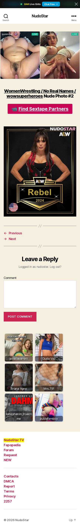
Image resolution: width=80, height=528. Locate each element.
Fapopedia (12, 445)
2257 (8, 501)
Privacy (10, 496)
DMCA (9, 481)
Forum (9, 450)
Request (10, 455)
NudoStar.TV (14, 440)
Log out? (55, 267)
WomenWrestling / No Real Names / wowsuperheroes (40, 93)
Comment (10, 278)
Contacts (11, 476)
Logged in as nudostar (33, 267)
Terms (9, 491)
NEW (8, 460)
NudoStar (40, 16)
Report (9, 486)
